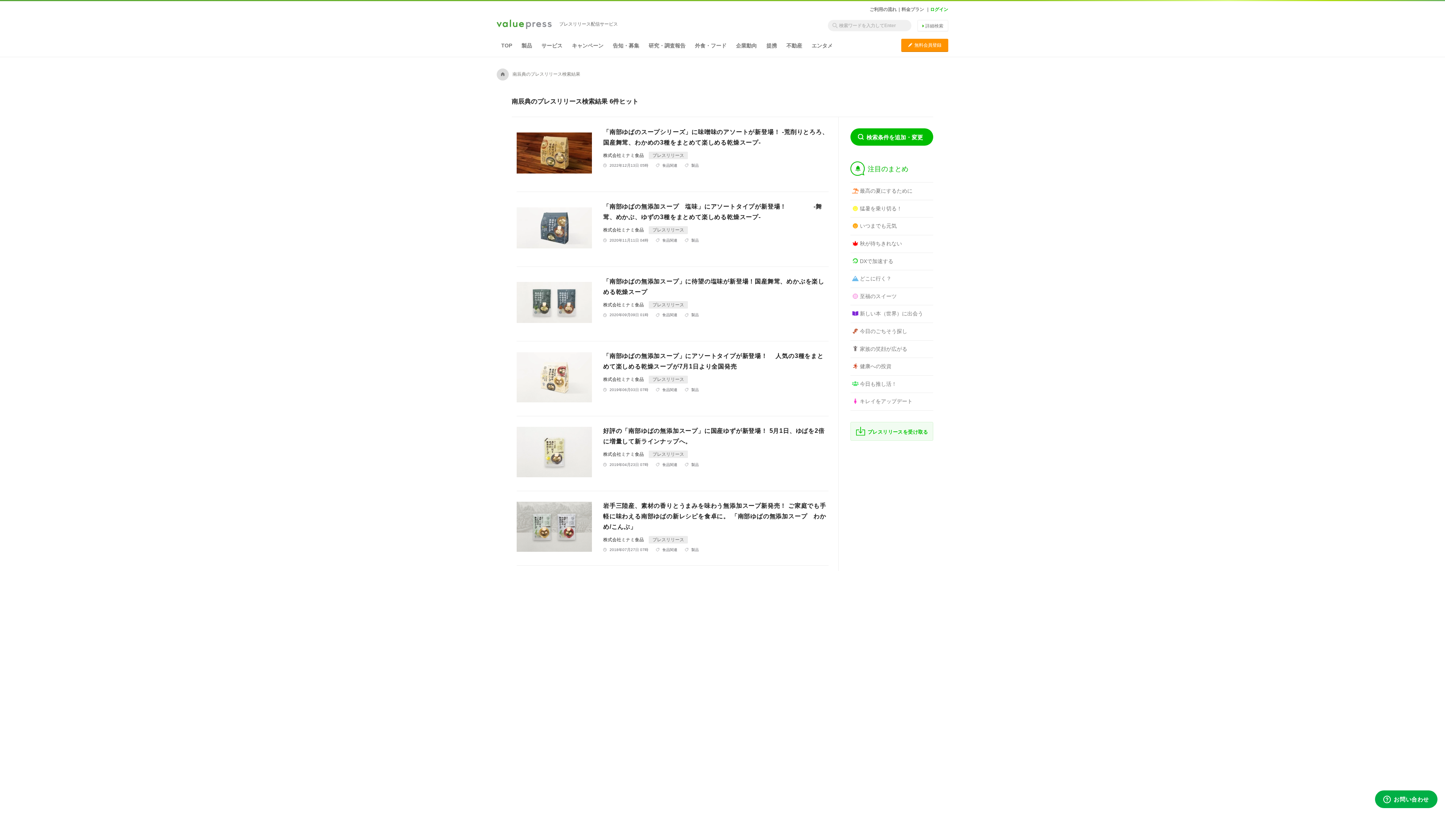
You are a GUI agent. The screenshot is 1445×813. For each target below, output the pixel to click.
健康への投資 (875, 366)
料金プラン (913, 9)
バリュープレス (524, 25)
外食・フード (711, 46)
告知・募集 (626, 46)
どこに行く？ (875, 279)
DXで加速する (876, 261)
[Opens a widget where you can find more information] (1406, 799)
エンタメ (822, 46)
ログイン (939, 9)
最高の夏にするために (886, 191)
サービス (552, 46)
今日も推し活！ (878, 384)
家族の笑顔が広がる (883, 349)
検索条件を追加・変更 (895, 137)
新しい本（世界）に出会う (891, 314)
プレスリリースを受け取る (898, 432)
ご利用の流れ (883, 9)
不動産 (794, 46)
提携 (772, 46)
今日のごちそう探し (883, 331)
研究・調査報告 (667, 46)
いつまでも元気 (878, 226)
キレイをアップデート (886, 401)
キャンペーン (588, 46)
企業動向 (746, 46)
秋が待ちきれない (881, 244)
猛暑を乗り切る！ (881, 209)
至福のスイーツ (878, 296)
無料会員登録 (925, 45)
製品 (527, 46)
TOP (506, 46)
